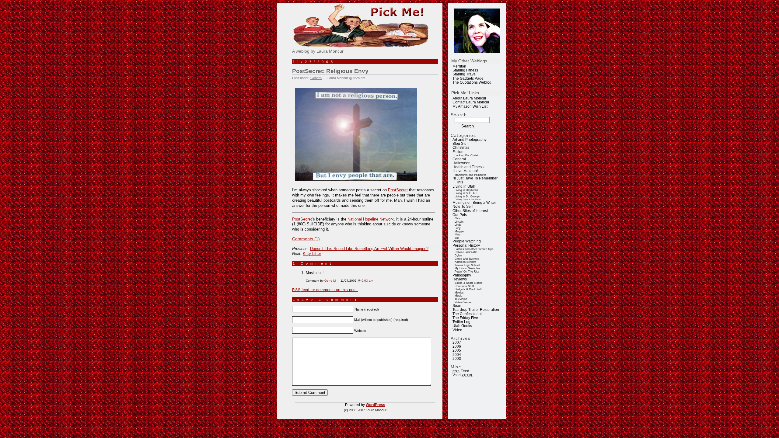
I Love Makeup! (465, 171)
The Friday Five (465, 318)
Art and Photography (469, 139)
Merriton (459, 66)
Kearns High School (467, 265)
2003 (456, 358)
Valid (462, 375)
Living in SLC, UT (466, 193)
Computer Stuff (464, 286)
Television (461, 299)
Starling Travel (464, 74)
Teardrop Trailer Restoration (475, 309)
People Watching (466, 241)
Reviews (459, 279)
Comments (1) (306, 238)
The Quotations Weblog (471, 82)
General (459, 159)
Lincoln (459, 221)
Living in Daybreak (466, 190)
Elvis (458, 218)
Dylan (458, 255)
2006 (456, 346)
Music (458, 295)
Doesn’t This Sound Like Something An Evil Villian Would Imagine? (369, 248)
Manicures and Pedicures (471, 174)
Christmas (460, 147)
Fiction (457, 152)
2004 (456, 354)
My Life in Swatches (467, 268)
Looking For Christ (466, 155)
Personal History (466, 245)
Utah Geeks (462, 326)
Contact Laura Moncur (470, 102)
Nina (457, 234)
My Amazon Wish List (469, 106)
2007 (456, 342)
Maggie (459, 231)
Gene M (330, 280)
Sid (457, 237)
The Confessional (467, 314)
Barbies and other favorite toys (474, 249)
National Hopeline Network (371, 219)
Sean (456, 306)
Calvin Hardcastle (466, 252)
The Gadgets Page (468, 78)
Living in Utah (463, 186)
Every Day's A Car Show (468, 199)
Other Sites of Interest (470, 211)
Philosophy (461, 275)
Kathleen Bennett (465, 261)
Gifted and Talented (467, 258)
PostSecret (398, 190)
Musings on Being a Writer (474, 202)
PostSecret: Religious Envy (330, 71)
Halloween (461, 163)
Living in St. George (467, 196)
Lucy (458, 228)
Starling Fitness (465, 70)
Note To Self (462, 206)
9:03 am (367, 280)
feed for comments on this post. (325, 289)
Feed (460, 371)
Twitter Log (461, 322)
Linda (458, 224)
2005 (456, 350)
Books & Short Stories (469, 282)
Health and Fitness (468, 167)
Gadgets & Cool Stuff (468, 289)
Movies (459, 292)
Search (459, 114)
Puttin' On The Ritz (467, 271)
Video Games (463, 302)
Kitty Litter (312, 253)
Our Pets (459, 215)
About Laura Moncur (469, 98)
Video (457, 330)
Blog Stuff (460, 143)
